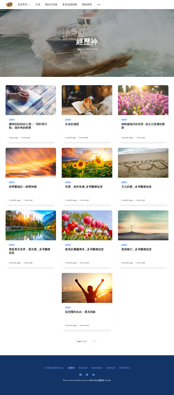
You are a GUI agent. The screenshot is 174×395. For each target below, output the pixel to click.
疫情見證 (110, 367)
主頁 (37, 4)
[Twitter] (87, 375)
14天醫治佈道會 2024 (54, 367)
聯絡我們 (87, 4)
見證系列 (22, 4)
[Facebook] (81, 375)
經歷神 (12, 120)
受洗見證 (83, 367)
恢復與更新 (96, 367)
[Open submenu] (99, 4)
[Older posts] (94, 341)
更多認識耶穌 (69, 4)
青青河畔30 (124, 367)
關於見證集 (51, 4)
